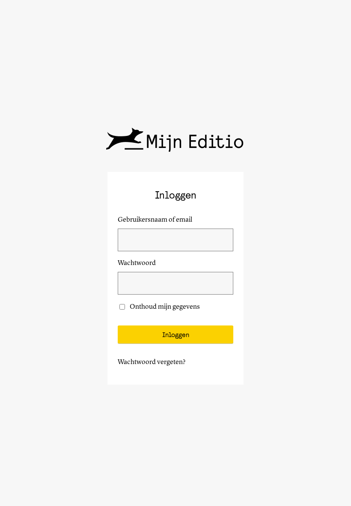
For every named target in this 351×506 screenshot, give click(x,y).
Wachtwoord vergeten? (152, 362)
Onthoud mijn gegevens (165, 307)
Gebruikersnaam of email (155, 220)
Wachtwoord (137, 263)
